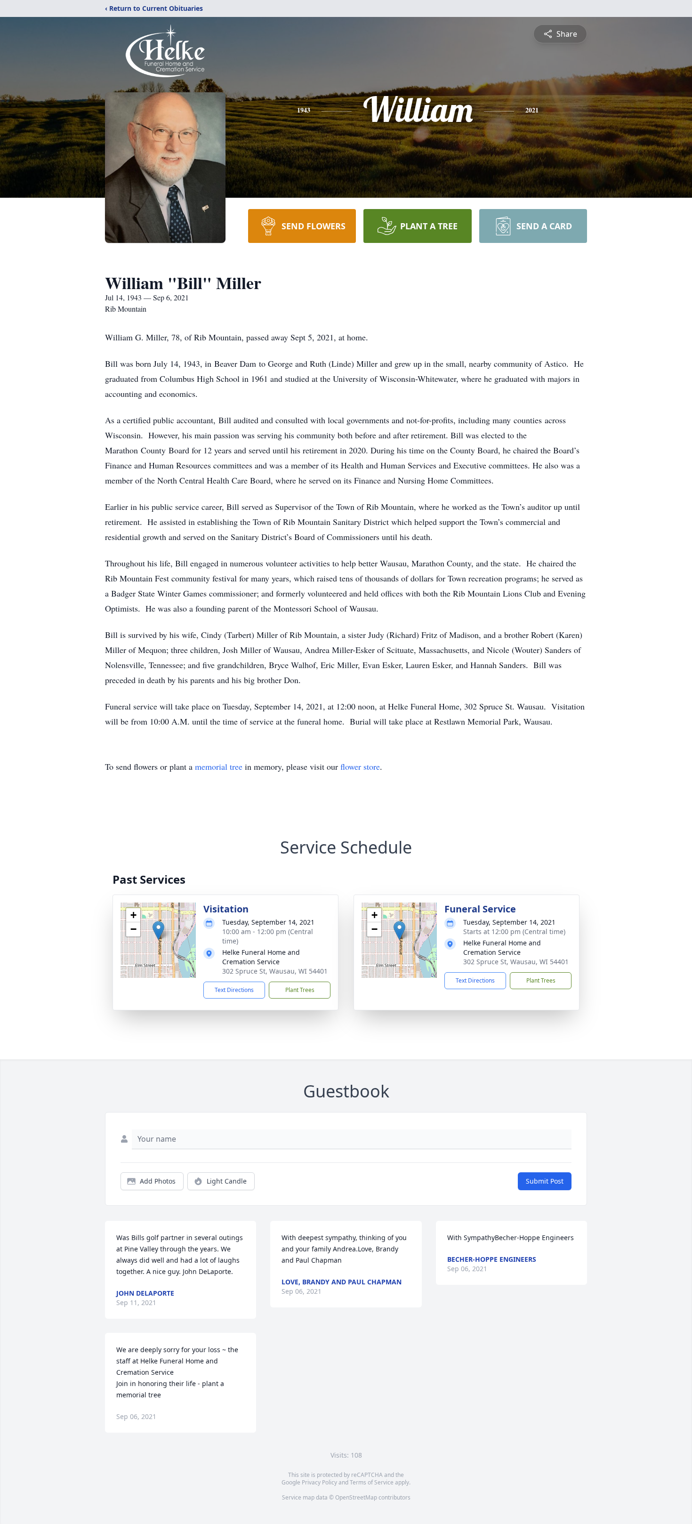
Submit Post (544, 1181)
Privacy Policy (319, 1482)
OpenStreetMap (356, 1497)
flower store (360, 766)
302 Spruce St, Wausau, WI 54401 (275, 971)
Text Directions (234, 990)
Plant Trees (299, 990)
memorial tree (218, 766)
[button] (158, 930)
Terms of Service (372, 1482)
